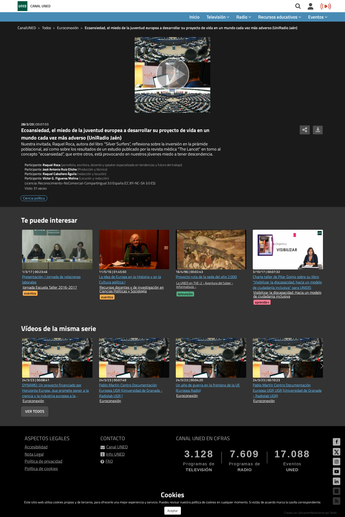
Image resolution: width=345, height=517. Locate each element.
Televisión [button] (216, 16)
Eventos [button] (316, 16)
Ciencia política (34, 198)
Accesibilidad (36, 447)
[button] (322, 264)
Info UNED (115, 454)
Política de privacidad (43, 461)
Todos (46, 28)
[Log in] (310, 6)
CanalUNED (27, 28)
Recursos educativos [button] (278, 16)
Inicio (194, 16)
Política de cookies (41, 468)
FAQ (109, 461)
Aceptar (172, 510)
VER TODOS (34, 411)
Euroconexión (68, 28)
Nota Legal (34, 454)
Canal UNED (117, 447)
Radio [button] (242, 16)
